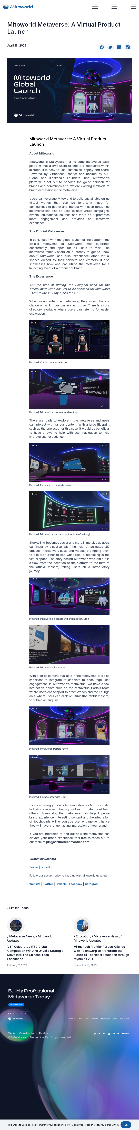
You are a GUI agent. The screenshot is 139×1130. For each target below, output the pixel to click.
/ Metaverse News (20, 936)
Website (35, 884)
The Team (11, 1013)
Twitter (33, 867)
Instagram (91, 884)
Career (115, 1019)
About (86, 1019)
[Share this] (101, 47)
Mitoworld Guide (105, 1019)
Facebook (75, 884)
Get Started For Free (16, 1004)
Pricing (80, 1019)
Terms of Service (125, 1019)
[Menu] (95, 7)
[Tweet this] (110, 47)
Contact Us (95, 1019)
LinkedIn (46, 867)
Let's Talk (23, 1013)
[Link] (18, 6)
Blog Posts (72, 1019)
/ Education (82, 936)
